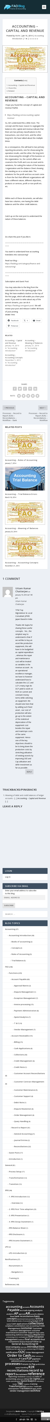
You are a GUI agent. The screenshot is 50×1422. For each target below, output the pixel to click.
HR (36, 1344)
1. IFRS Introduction (18, 1196)
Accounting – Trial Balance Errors (21, 494)
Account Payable (19, 979)
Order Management (23, 1115)
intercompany (13, 1346)
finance (22, 1342)
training (33, 1384)
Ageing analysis (35, 1310)
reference (36, 1373)
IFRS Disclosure (15, 1234)
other (33, 1356)
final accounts (33, 1339)
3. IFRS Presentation (18, 1215)
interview (23, 1347)
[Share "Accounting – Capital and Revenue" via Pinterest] (30, 388)
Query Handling (21, 1121)
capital (8, 1324)
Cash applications (19, 1323)
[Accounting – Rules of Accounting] (25, 444)
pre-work (35, 1361)
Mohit (17, 35)
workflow (35, 1390)
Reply (29, 772)
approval (22, 1314)
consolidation (19, 1326)
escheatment (23, 1337)
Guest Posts (14, 1153)
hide (25, 80)
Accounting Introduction (20, 935)
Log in (8, 877)
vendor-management (20, 1390)
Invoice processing (22, 1004)
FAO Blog (40, 1411)
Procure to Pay (28, 1364)
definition (20, 1335)
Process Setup (15, 1171)
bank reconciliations (24, 1316)
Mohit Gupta (21, 1411)
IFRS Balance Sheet (17, 1228)
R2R (31, 1367)
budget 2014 (37, 1321)
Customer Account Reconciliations (29, 1073)
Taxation (26, 1384)
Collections (19, 1054)
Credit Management (23, 1061)
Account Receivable (20, 1036)
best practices (30, 1319)
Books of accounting (21, 941)
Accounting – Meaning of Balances (34, 341)
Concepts (16, 948)
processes (12, 1363)
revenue (28, 1377)
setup (26, 1379)
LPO (6, 1247)
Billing (17, 1042)
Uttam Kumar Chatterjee (23, 590)
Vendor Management (23, 1029)
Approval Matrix (21, 985)
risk (33, 1377)
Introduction (14, 1159)
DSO (42, 1335)
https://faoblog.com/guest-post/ (20, 305)
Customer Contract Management (29, 1081)
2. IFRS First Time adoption (21, 1209)
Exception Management (25, 998)
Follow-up (37, 1341)
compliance (9, 1326)
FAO (7, 967)
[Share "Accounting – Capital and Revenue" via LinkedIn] (35, 388)
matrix (41, 1349)
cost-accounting (32, 1326)
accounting (14, 1307)
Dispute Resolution (22, 1109)
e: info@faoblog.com (12, 1414)
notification (12, 1352)
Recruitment (14, 1265)
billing (39, 1318)
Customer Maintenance (24, 1090)
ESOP (31, 1336)
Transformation (16, 1178)
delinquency (28, 1335)
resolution (21, 1376)
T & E (16, 1023)
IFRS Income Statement (19, 1240)
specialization (16, 1381)
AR (27, 1313)
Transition (13, 1184)
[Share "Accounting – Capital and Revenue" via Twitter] (19, 388)
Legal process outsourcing (26, 1349)
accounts (26, 1307)
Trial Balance (17, 960)
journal (14, 1349)
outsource (39, 1356)
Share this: (12, 88)
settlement (20, 1379)
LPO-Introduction (16, 1253)
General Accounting (23, 1134)
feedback (21, 1340)
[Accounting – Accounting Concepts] (25, 547)
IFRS (7, 1190)
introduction (35, 1346)
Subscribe (9, 905)
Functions (13, 973)
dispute (37, 1334)
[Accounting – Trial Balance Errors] (25, 478)
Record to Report (19, 1127)
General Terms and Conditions (33, 1414)
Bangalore (16, 1272)
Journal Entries (20, 1140)
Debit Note (19, 1102)
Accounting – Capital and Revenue (21, 85)
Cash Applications (22, 1048)
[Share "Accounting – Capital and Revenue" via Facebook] (14, 388)
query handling (21, 1367)
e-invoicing (10, 1337)
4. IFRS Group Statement (20, 1221)
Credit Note (19, 1067)
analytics (10, 1314)
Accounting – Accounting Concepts (14, 356)
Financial (29, 1342)
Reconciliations (21, 1146)
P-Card (22, 1358)
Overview (15, 1203)
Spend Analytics (21, 1017)
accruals (24, 1310)
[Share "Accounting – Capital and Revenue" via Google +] (25, 388)
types (34, 1389)
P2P (29, 1358)
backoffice (34, 1314)
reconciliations (17, 1370)
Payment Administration (25, 1010)
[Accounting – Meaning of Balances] (25, 513)
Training (13, 1278)
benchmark (21, 1319)
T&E (20, 1383)
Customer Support (22, 1096)
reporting (12, 1376)
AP (16, 1313)
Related (10, 91)
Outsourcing (14, 1359)
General (8, 1165)
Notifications (11, 1259)
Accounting (10, 929)
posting (28, 1361)
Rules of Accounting (20, 954)
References (10, 1284)
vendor (39, 1389)
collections (36, 1323)
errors (16, 1337)
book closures (12, 1321)
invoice (8, 1349)
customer (26, 1328)
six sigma (34, 1378)
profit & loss (40, 1364)
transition (29, 1386)
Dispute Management (24, 992)
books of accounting (25, 1321)
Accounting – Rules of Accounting (21, 460)
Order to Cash (19, 1355)
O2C (21, 1351)
